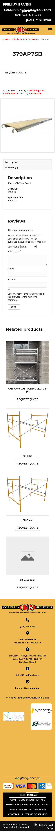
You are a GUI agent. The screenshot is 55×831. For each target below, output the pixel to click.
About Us (25, 809)
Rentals (32, 795)
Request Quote (15, 72)
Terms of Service (36, 814)
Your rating (14, 246)
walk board (35, 93)
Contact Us (15, 814)
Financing (39, 809)
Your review (14, 251)
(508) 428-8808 (27, 626)
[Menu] (49, 29)
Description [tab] (11, 162)
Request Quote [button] (27, 399)
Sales (45, 804)
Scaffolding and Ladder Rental (24, 39)
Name (12, 268)
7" (26, 93)
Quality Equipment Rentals (27, 799)
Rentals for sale (17, 804)
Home (6, 39)
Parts (13, 809)
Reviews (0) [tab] (11, 167)
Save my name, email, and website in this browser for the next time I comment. (26, 296)
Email (11, 279)
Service (34, 804)
